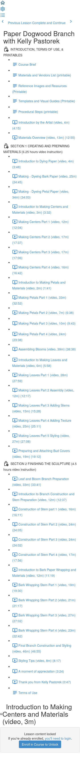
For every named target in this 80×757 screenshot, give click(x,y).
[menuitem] (2, 10)
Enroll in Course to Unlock (40, 744)
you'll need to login (58, 738)
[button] (2, 4)
